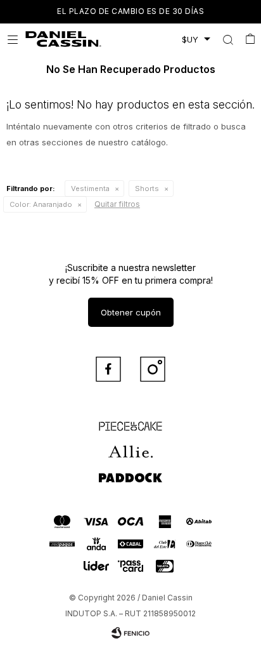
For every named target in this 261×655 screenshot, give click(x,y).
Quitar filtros (117, 204)
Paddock (130, 471)
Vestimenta (90, 188)
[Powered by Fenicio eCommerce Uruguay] (130, 632)
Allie (130, 446)
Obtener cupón (131, 312)
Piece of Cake (130, 421)
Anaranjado (41, 204)
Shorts (147, 188)
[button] (228, 39)
